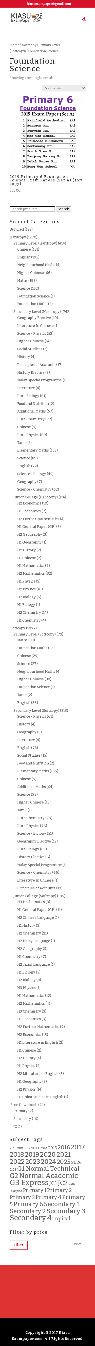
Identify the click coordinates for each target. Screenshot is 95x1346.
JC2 (63, 1183)
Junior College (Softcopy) (34, 896)
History (23, 357)
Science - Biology (31, 474)
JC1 (53, 1183)
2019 (32, 1154)
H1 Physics (26, 581)
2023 (32, 1162)
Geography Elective (34, 318)
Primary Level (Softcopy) (34, 634)
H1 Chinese (26, 558)
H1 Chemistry (29, 620)
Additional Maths (31, 411)
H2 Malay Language (33, 941)
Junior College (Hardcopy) (35, 497)
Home (14, 45)
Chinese (24, 249)
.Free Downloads (23, 1105)
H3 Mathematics (31, 902)
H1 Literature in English (37, 1042)
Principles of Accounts (36, 365)
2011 (20, 1148)
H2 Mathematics (31, 573)
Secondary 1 (61, 1204)
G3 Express (29, 1182)
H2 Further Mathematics (38, 519)
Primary (20, 1111)
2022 (17, 1162)
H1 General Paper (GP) (36, 527)
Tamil (22, 443)
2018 (17, 1154)
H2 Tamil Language (33, 964)
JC (15, 1127)
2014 (43, 1148)
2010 (13, 1148)
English (23, 257)
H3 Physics (26, 988)
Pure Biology (28, 396)
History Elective (31, 372)
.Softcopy (28, 45)
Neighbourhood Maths (36, 265)
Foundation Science (33, 296)
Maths (22, 280)
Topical (61, 1219)
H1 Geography (29, 542)
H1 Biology (26, 605)
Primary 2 (59, 1190)
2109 (13, 1169)
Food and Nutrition (33, 404)
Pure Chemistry (31, 419)
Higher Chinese (30, 273)
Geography (26, 482)
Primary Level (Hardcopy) (35, 243)
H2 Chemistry (29, 612)
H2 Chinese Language (35, 917)
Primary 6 (28, 1204)
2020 (48, 1154)
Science (23, 288)
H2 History (26, 550)
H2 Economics (29, 503)
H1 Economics (29, 511)
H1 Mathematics (30, 566)
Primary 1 (34, 1190)
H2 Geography (29, 534)
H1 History (26, 925)
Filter (19, 1245)
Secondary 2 (28, 1211)
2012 (27, 1148)
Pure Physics (28, 435)
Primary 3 (22, 1197)
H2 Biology (26, 597)
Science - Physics (31, 333)
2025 (63, 1161)
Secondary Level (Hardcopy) (37, 312)
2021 (63, 1154)
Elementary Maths (33, 450)
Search (63, 209)
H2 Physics (26, 589)
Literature (26, 388)
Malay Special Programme (39, 380)
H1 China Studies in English (40, 1097)
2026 (76, 1162)
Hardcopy (18, 237)
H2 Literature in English (38, 1074)
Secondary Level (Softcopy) (36, 710)
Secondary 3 (66, 1211)
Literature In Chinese (35, 326)
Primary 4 (48, 1197)
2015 (52, 1148)
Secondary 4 (31, 1217)
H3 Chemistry (29, 1011)
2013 (35, 1148)
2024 (48, 1162)
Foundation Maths (32, 304)
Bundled (17, 229)
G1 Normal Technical (48, 1168)
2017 (78, 1147)
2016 (64, 1147)
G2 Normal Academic (44, 1176)
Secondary (22, 1119)
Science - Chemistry (34, 489)
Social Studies (29, 349)
